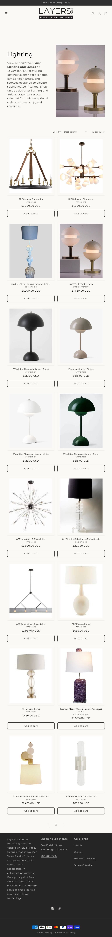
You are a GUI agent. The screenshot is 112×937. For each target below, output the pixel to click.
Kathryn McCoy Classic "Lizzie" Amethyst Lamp (81, 710)
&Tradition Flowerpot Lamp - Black (31, 369)
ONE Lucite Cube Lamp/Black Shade (81, 539)
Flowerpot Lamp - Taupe (81, 369)
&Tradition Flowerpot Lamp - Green (81, 454)
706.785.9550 (49, 856)
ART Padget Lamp (81, 624)
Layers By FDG (50, 933)
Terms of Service (83, 865)
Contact (78, 852)
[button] (6, 13)
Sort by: (57, 132)
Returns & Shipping (85, 858)
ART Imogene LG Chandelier (31, 539)
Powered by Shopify (66, 933)
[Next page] (64, 825)
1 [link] (48, 824)
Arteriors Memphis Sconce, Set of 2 (31, 796)
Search (78, 845)
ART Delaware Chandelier (81, 199)
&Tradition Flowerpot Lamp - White (31, 454)
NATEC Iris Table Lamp (81, 284)
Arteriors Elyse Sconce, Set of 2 (81, 796)
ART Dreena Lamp (31, 709)
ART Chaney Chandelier (31, 199)
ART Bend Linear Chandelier (31, 624)
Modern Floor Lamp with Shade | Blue (30, 284)
